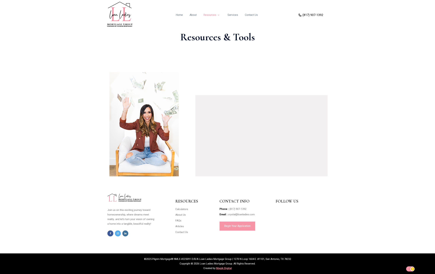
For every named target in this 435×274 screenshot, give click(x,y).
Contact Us (251, 15)
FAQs (178, 220)
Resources (210, 15)
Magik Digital (224, 268)
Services (234, 15)
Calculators (181, 209)
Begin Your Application (237, 226)
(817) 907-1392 (313, 15)
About (194, 15)
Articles (179, 226)
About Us (180, 214)
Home (181, 15)
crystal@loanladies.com (241, 214)
